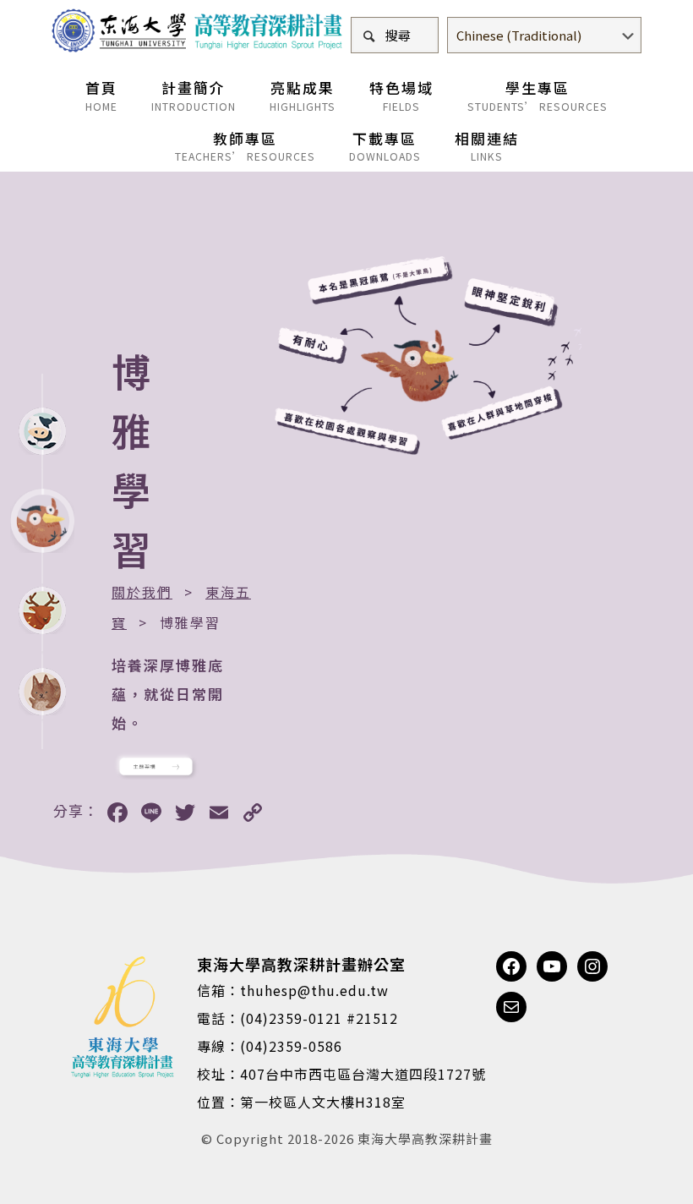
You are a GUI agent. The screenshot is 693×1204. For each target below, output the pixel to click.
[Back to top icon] (612, 1169)
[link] (156, 766)
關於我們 (142, 592)
